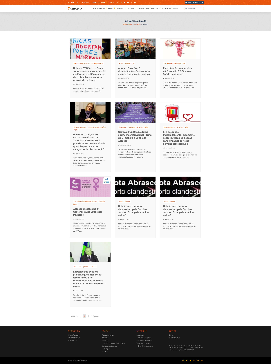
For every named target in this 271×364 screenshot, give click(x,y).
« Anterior (74, 316)
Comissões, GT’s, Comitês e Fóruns (137, 8)
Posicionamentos (99, 8)
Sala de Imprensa (99, 2)
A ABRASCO (72, 2)
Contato (110, 2)
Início (125, 24)
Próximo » (95, 316)
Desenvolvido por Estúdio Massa (77, 360)
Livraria (175, 8)
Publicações (166, 8)
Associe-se (85, 2)
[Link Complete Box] (90, 68)
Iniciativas (119, 8)
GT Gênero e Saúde (134, 24)
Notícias (110, 8)
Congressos (155, 8)
